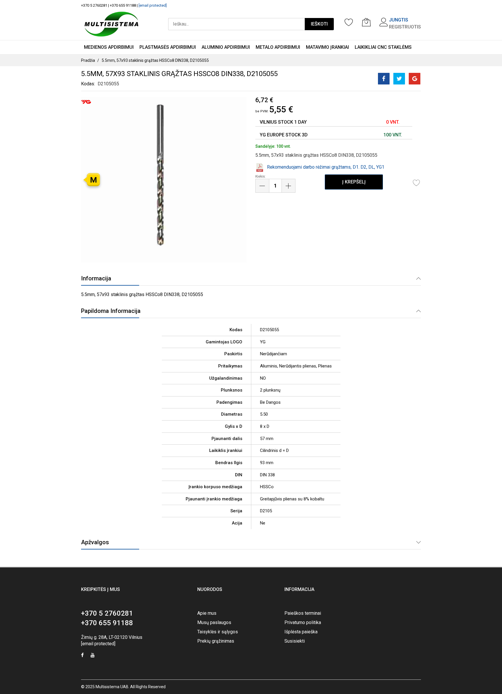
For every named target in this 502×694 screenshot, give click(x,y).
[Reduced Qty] (262, 186)
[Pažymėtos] (349, 22)
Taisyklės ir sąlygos (217, 631)
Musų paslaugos (214, 622)
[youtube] (93, 656)
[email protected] (153, 5)
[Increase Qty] (288, 186)
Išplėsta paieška (301, 631)
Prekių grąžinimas (215, 641)
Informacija (96, 278)
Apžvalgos (95, 542)
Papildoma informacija (111, 310)
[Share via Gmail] (414, 78)
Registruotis (405, 27)
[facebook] (82, 656)
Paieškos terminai (302, 613)
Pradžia (88, 60)
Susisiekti (294, 641)
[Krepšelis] (366, 22)
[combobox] (236, 24)
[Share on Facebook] (384, 78)
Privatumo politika (302, 622)
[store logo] (111, 24)
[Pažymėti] (416, 182)
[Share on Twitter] (399, 78)
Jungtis (398, 20)
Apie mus (206, 613)
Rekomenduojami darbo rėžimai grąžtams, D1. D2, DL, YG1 (325, 167)
